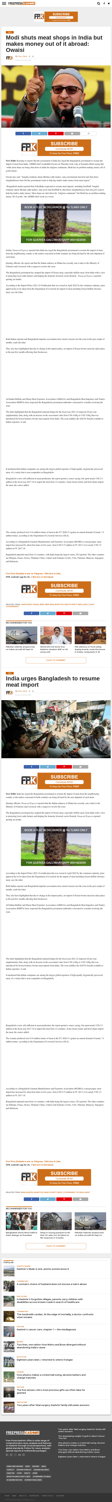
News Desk (22, 56)
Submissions (34, 1496)
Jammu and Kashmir (15, 1466)
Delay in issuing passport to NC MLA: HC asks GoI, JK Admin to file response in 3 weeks (55, 1235)
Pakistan (10, 1473)
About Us (22, 1496)
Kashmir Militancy (41, 1470)
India (44, 1466)
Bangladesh (27, 1192)
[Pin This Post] (56, 132)
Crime (35, 1473)
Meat (86, 604)
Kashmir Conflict (24, 1470)
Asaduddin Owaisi (30, 604)
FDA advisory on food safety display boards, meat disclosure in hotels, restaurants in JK (90, 649)
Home (7, 1496)
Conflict (10, 1470)
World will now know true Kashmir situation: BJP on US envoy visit (54, 649)
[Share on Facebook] (23, 132)
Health (27, 1473)
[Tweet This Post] (39, 132)
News (27, 1466)
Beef (42, 604)
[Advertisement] (56, 316)
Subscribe (60, 1496)
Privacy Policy (48, 1496)
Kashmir (35, 1466)
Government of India (73, 1192)
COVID (19, 1473)
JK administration (14, 1480)
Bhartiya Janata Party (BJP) (69, 604)
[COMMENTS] (89, 132)
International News (33, 1480)
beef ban (49, 604)
